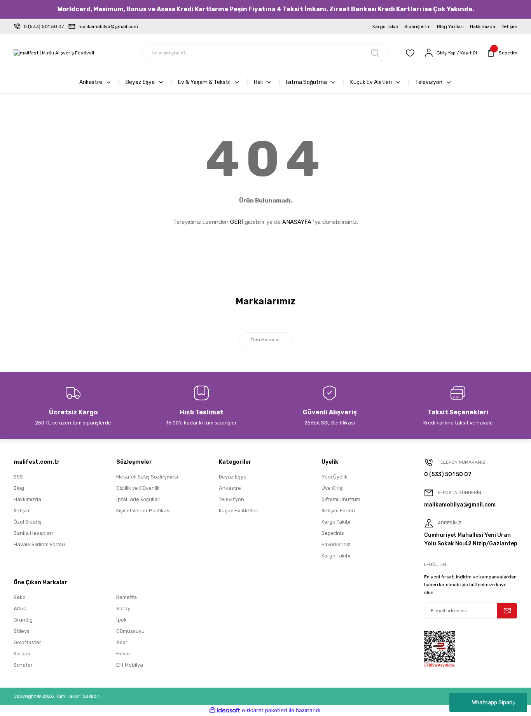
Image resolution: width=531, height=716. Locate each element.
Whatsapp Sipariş (493, 702)
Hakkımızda (27, 499)
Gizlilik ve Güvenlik (138, 488)
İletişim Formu (338, 510)
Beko (20, 597)
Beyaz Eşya (232, 477)
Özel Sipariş (28, 522)
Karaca (22, 654)
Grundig (23, 620)
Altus (20, 608)
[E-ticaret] (264, 710)
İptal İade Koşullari (138, 499)
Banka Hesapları (33, 533)
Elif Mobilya (129, 665)
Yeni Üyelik (334, 477)
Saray (123, 608)
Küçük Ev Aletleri (239, 510)
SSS (18, 477)
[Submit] (507, 610)
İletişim (22, 510)
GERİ (236, 221)
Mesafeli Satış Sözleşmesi (147, 477)
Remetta (126, 597)
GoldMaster (27, 642)
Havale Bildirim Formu (39, 544)
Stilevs (22, 631)
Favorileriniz (336, 544)
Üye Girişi (332, 488)
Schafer (23, 665)
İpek (121, 620)
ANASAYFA (296, 221)
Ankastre (230, 488)
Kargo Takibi (335, 522)
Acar (122, 642)
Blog (19, 488)
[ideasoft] (224, 710)
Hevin (123, 654)
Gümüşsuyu (130, 631)
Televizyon (231, 499)
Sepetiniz (332, 533)
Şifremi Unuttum (340, 499)
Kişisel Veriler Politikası (143, 510)
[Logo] (54, 53)
